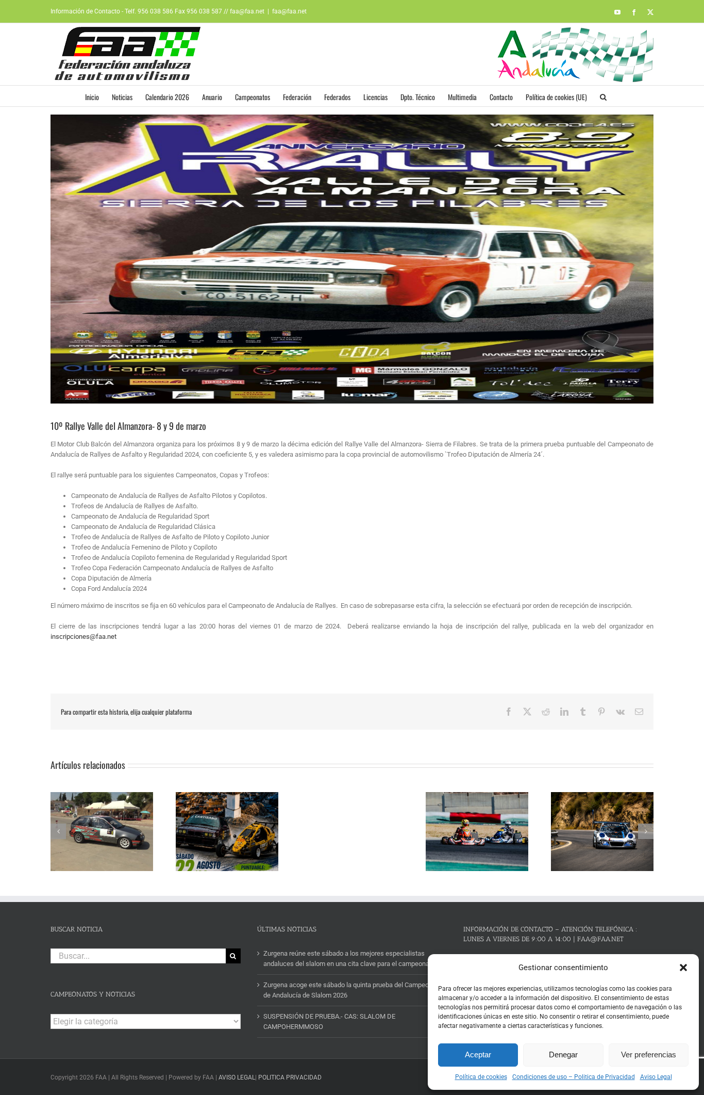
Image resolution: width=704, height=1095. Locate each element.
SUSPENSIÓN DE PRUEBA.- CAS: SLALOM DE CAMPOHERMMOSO (329, 1021)
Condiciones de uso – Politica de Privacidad (573, 1077)
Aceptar (478, 1054)
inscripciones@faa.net (83, 636)
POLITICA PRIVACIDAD (290, 1077)
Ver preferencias (648, 1054)
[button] (683, 967)
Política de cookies (481, 1077)
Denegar (563, 1054)
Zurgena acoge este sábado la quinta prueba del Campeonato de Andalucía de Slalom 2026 (352, 990)
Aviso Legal (656, 1077)
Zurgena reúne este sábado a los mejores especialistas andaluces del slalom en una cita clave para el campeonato (349, 958)
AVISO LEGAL (237, 1077)
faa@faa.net (289, 11)
